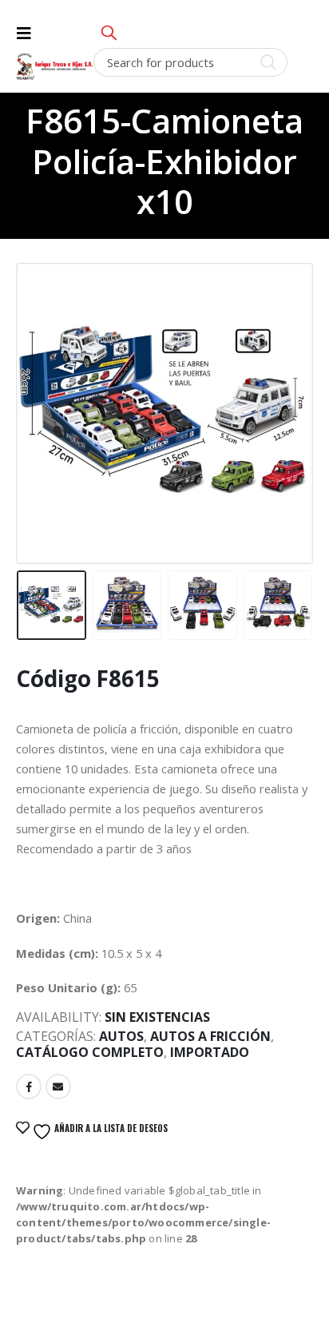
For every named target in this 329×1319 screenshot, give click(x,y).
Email (58, 1086)
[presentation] (36, 395)
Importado (209, 1052)
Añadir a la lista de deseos (110, 1128)
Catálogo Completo (90, 1052)
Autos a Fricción (210, 1036)
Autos (121, 1036)
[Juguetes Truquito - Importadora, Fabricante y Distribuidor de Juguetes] (54, 67)
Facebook (29, 1086)
